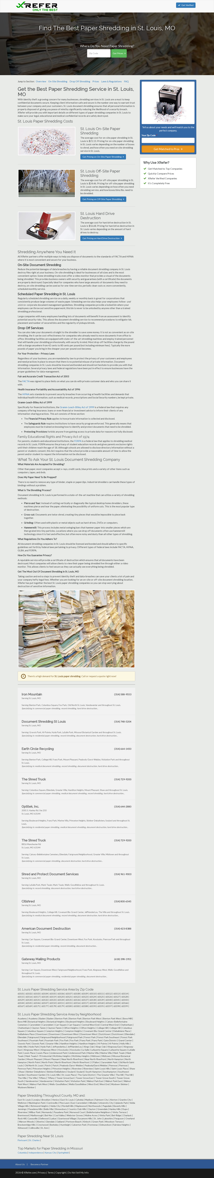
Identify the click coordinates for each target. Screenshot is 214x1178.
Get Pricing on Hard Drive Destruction (101, 238)
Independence (36, 1152)
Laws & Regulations (111, 81)
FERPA (78, 441)
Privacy (42, 1172)
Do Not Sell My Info (78, 1172)
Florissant (22, 1140)
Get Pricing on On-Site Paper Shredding (102, 156)
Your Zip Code (149, 135)
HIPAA (25, 394)
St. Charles (34, 1140)
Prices (95, 81)
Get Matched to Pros (167, 149)
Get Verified (187, 5)
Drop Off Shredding (80, 81)
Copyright (60, 1172)
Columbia (22, 1152)
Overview (41, 81)
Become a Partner (39, 1164)
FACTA (26, 381)
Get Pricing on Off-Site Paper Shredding (102, 199)
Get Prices (118, 53)
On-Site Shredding (57, 81)
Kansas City (50, 1152)
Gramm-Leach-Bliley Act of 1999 (77, 407)
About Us (20, 1164)
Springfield (63, 1152)
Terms (50, 1172)
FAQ (126, 81)
